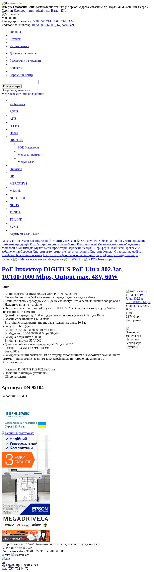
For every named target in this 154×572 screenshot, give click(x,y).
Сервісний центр (21, 75)
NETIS (14, 205)
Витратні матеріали (62, 240)
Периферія (101, 248)
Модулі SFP (26, 162)
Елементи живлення (131, 240)
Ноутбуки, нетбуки (80, 248)
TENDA (15, 212)
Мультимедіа (24, 248)
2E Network (17, 104)
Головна (15, 31)
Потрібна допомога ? (16, 90)
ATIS (13, 118)
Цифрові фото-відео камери (119, 255)
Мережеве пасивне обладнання (118, 244)
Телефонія (50, 255)
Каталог (15, 39)
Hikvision (16, 169)
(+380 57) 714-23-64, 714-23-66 (53, 21)
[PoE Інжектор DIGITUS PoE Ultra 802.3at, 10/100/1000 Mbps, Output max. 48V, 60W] (139, 309)
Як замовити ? (19, 46)
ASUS (14, 111)
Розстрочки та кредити (25, 60)
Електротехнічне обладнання (97, 240)
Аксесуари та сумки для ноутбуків (25, 240)
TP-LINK (16, 219)
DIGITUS (16, 140)
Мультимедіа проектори (50, 248)
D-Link (14, 125)
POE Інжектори (28, 147)
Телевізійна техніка (28, 255)
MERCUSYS (18, 183)
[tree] (77, 167)
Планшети (116, 248)
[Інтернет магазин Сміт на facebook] (5, 560)
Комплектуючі (87, 244)
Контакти (16, 67)
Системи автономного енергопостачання (61, 251)
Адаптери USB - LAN (25, 234)
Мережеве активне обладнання (23, 93)
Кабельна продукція (15, 244)
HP (12, 176)
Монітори (8, 248)
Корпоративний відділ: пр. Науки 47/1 (40, 10)
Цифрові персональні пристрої (78, 255)
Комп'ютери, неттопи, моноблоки (53, 244)
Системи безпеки (101, 251)
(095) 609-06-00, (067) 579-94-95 (53, 25)
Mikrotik (15, 190)
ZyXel (14, 226)
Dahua (14, 133)
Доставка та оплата (23, 53)
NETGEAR (17, 198)
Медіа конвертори (30, 154)
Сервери (26, 251)
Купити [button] (132, 346)
